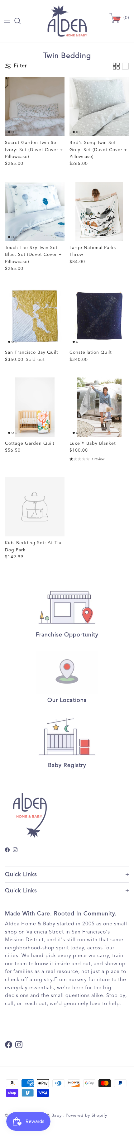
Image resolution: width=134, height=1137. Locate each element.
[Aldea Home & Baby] (67, 21)
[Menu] (7, 21)
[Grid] (116, 66)
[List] (125, 66)
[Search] (20, 21)
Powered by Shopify (86, 1115)
